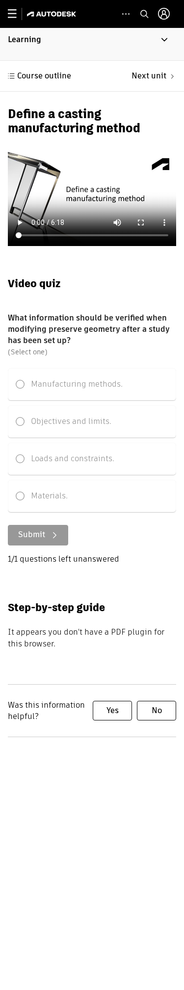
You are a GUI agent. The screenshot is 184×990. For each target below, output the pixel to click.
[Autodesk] (53, 14)
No (157, 710)
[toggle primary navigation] (17, 14)
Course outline (44, 75)
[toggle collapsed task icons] (125, 14)
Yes (112, 710)
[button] (92, 44)
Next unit (148, 75)
